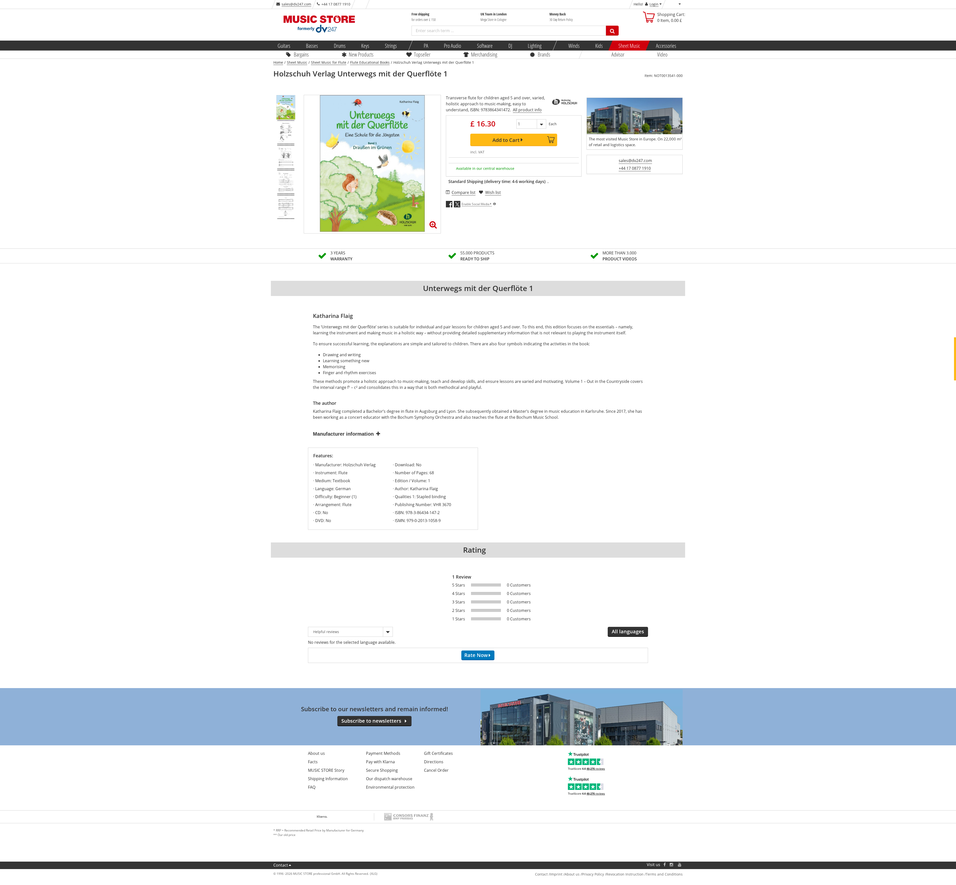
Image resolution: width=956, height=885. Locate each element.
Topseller (422, 54)
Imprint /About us (565, 874)
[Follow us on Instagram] (671, 865)
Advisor (617, 54)
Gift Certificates (438, 753)
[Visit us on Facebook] (664, 865)
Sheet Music (629, 45)
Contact (280, 865)
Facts (313, 762)
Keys (365, 45)
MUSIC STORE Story (326, 770)
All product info (527, 110)
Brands (544, 54)
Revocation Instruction (625, 874)
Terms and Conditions (664, 874)
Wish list (493, 192)
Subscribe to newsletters (371, 720)
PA (426, 45)
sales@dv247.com (296, 4)
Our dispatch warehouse (389, 778)
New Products (361, 54)
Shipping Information (328, 778)
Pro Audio (452, 45)
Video (662, 54)
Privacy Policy (593, 874)
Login (654, 4)
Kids (599, 45)
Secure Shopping (382, 770)
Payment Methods (383, 753)
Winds (573, 45)
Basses (312, 45)
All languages (628, 631)
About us (316, 753)
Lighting (534, 45)
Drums (339, 45)
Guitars (284, 45)
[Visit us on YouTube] (680, 865)
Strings (391, 45)
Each (553, 123)
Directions (433, 762)
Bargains (301, 54)
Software (484, 45)
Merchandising (484, 54)
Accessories (666, 45)
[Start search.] (612, 31)
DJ (510, 45)
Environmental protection (390, 787)
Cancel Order (436, 770)
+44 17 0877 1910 (635, 168)
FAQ (311, 787)
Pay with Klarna (380, 762)
